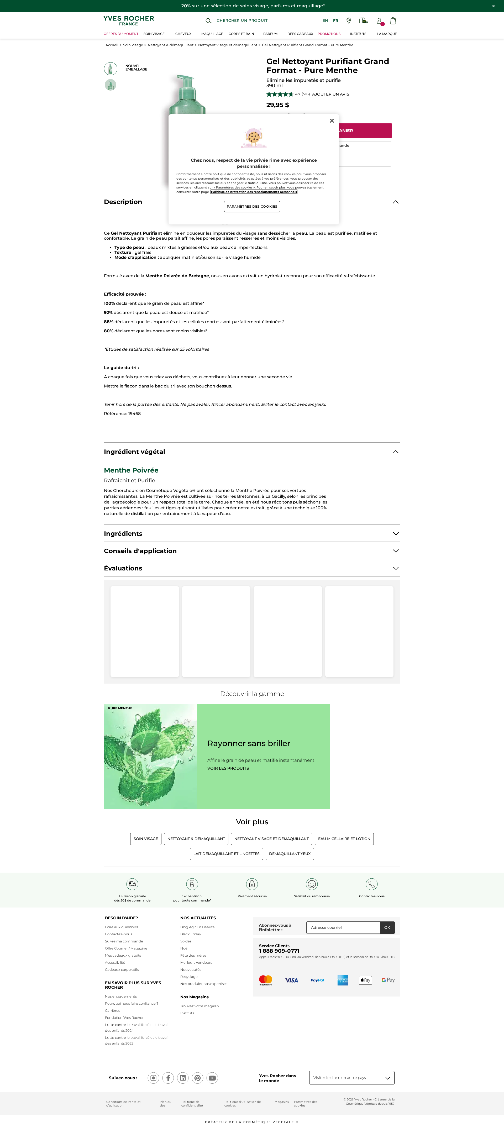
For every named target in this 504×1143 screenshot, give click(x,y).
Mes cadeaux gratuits (123, 955)
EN (325, 20)
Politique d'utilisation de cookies (242, 1103)
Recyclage (189, 976)
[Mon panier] (393, 20)
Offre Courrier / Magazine (126, 948)
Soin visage (133, 45)
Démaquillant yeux (290, 853)
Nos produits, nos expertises (203, 984)
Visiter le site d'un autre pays (339, 1077)
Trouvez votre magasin (199, 1006)
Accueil (112, 45)
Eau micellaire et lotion (344, 838)
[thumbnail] (110, 69)
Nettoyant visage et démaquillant (227, 45)
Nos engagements (121, 996)
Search (209, 20)
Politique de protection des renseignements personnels (254, 192)
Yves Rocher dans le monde (277, 1078)
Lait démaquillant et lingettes (226, 853)
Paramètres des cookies (305, 1103)
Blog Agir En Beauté (197, 927)
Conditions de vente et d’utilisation (123, 1103)
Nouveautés (190, 969)
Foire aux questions (121, 927)
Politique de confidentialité (192, 1103)
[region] (254, 169)
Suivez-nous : (123, 1077)
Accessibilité (115, 962)
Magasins (282, 1102)
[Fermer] (332, 120)
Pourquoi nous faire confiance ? (131, 1003)
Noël (184, 948)
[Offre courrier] (363, 21)
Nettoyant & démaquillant (170, 45)
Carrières (112, 1010)
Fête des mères (193, 955)
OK (387, 927)
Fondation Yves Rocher (124, 1017)
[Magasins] (348, 21)
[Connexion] (379, 21)
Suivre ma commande (124, 941)
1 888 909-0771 (279, 951)
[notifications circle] (382, 24)
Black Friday (190, 934)
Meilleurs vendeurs (196, 962)
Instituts (187, 1013)
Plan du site (165, 1103)
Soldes (185, 941)
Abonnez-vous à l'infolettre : (275, 927)
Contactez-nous (118, 934)
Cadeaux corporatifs (122, 969)
